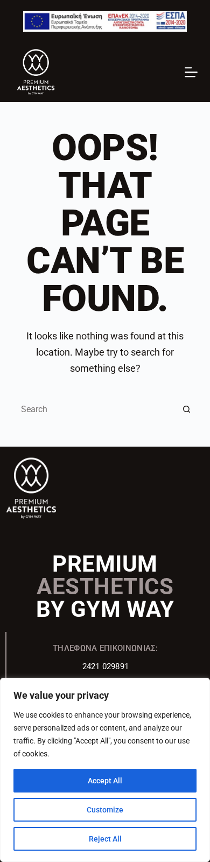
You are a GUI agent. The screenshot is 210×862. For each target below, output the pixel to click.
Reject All (105, 839)
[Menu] (191, 72)
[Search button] (187, 409)
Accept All (105, 780)
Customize (105, 809)
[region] (105, 770)
